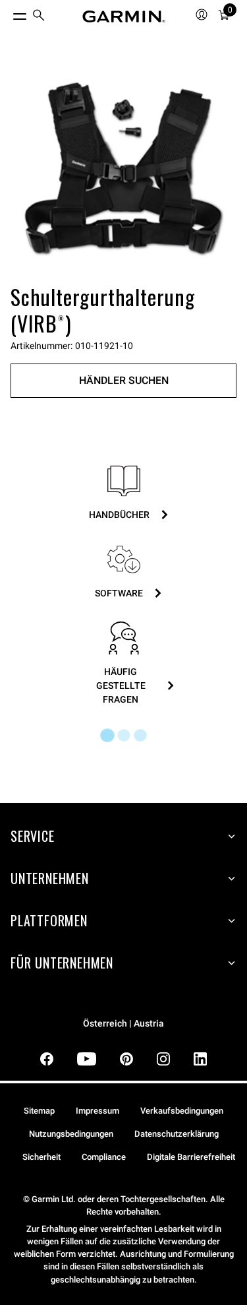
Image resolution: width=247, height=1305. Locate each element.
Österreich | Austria (123, 1023)
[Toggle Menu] (8, 13)
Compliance (104, 1157)
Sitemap (39, 1111)
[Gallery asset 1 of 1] (123, 167)
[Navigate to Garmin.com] (124, 16)
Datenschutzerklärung (176, 1134)
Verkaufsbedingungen (181, 1111)
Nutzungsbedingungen (71, 1134)
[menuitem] (39, 17)
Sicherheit (41, 1157)
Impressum (97, 1111)
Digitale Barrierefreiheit (191, 1157)
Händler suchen (124, 380)
